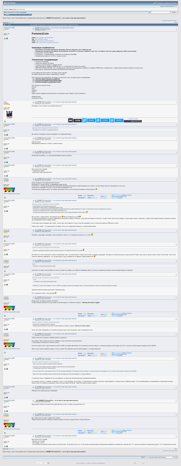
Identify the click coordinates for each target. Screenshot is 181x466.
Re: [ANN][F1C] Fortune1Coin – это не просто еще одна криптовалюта (56, 102)
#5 (176, 152)
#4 (176, 138)
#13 (176, 297)
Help (11, 14)
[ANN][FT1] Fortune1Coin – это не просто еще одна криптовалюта (66, 18)
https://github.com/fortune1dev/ (44, 37)
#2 (176, 102)
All (13, 22)
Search (15, 14)
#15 (176, 334)
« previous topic (166, 20)
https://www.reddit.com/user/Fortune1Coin (47, 42)
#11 (176, 261)
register (23, 9)
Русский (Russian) (21, 18)
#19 (176, 414)
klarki (5, 102)
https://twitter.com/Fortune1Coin (45, 41)
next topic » (174, 20)
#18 (176, 401)
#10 (176, 244)
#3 (176, 125)
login (18, 9)
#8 (176, 201)
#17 (176, 387)
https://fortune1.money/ (41, 39)
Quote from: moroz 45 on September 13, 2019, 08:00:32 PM (45, 247)
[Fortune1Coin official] (7, 38)
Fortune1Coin (8, 27)
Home (7, 14)
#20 (176, 436)
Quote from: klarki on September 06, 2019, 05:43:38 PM (45, 127)
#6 (176, 166)
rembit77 (6, 260)
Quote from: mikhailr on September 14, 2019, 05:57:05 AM (45, 322)
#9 (176, 230)
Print (176, 22)
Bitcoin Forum (6, 18)
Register (24, 14)
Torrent (24, 12)
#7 (176, 179)
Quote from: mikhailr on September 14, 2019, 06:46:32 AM (45, 361)
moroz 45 (6, 230)
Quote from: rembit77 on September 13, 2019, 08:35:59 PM (45, 277)
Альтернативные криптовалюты (36, 18)
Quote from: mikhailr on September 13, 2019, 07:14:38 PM (45, 204)
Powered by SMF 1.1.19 (81, 463)
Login (20, 14)
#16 (176, 359)
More (29, 14)
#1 (176, 29)
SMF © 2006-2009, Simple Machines (96, 463)
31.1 (21, 12)
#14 (176, 319)
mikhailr (41, 30)
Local (13, 18)
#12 (176, 274)
